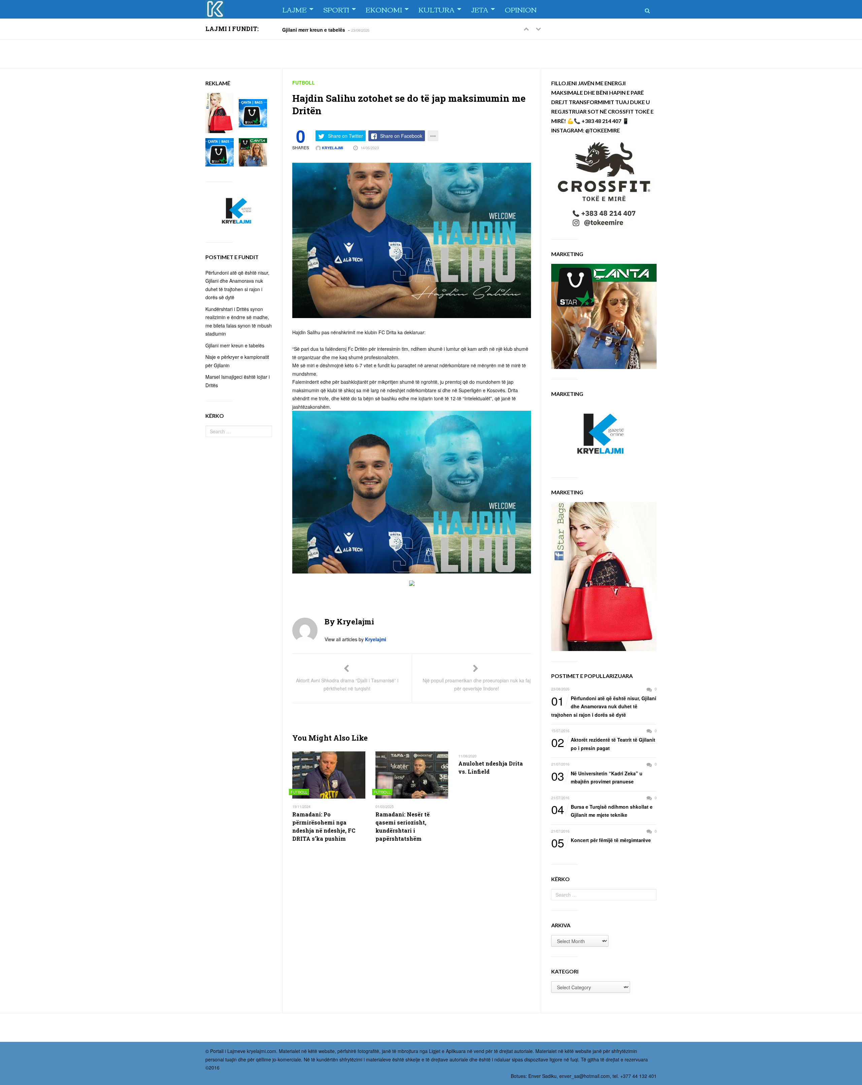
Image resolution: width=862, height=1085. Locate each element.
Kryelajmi (332, 147)
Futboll (303, 82)
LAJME (294, 9)
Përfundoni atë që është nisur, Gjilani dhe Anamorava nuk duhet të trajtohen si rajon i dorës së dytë (603, 706)
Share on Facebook (401, 135)
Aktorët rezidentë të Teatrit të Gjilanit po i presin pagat (603, 743)
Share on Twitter (345, 135)
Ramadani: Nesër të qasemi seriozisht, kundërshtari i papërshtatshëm (402, 826)
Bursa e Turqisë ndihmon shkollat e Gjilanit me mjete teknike (602, 810)
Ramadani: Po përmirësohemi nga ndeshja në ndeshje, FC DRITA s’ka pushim (323, 826)
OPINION (521, 9)
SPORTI (336, 9)
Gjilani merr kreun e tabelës (313, 29)
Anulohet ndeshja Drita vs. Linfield (490, 767)
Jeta (479, 9)
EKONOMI (384, 9)
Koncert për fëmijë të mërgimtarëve (601, 840)
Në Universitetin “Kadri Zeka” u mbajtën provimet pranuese (596, 777)
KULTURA (437, 9)
